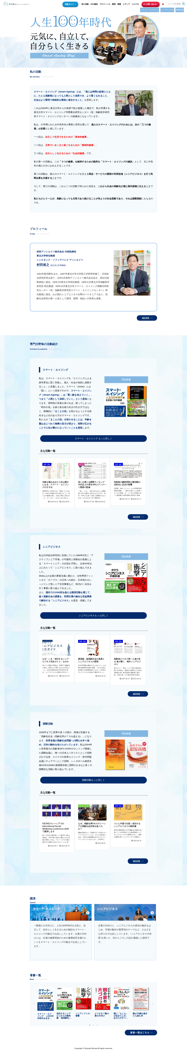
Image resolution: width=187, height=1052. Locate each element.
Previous (34, 1004)
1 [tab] (89, 1025)
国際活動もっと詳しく (93, 780)
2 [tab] (93, 1025)
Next (152, 1004)
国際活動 (179, 10)
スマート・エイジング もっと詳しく (93, 438)
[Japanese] (162, 4)
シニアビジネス (167, 10)
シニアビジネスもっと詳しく (93, 615)
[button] (183, 3)
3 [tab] (97, 1025)
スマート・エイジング (150, 10)
